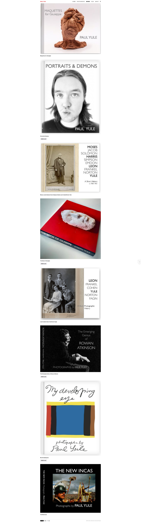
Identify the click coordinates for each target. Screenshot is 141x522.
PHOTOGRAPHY (81, 1)
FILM (92, 1)
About (97, 1)
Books (88, 1)
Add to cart (43, 138)
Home (74, 1)
